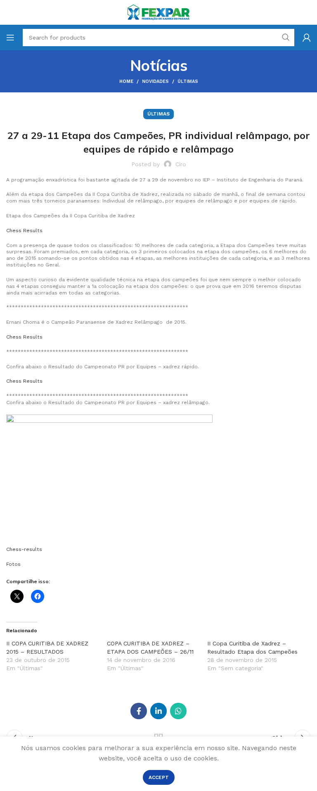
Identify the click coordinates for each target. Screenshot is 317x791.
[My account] (306, 37)
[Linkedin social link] (158, 711)
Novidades (155, 81)
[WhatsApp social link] (178, 711)
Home (126, 81)
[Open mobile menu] (10, 37)
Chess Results (24, 230)
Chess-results (24, 549)
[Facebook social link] (138, 711)
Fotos (13, 564)
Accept (159, 777)
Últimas (187, 81)
